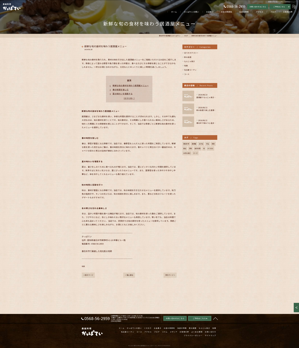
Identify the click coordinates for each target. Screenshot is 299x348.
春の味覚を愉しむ (121, 89)
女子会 (201, 144)
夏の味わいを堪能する (123, 93)
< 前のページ (88, 275)
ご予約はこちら (279, 6)
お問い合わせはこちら (257, 6)
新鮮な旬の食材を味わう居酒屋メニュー (131, 85)
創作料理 (197, 148)
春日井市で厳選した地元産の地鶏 (97, 251)
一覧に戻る (129, 275)
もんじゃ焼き (189, 61)
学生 (207, 144)
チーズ (195, 153)
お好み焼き (186, 153)
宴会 (184, 148)
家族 (213, 144)
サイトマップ (210, 335)
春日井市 (186, 144)
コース (186, 74)
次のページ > (170, 275)
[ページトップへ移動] (215, 318)
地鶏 (83, 266)
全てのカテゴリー (191, 53)
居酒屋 (194, 144)
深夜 (190, 148)
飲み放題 (187, 57)
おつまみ (210, 148)
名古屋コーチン (190, 70)
